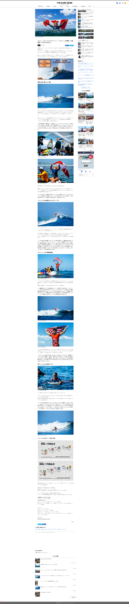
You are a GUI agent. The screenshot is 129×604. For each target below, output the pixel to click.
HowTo (67, 6)
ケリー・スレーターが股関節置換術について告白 (86, 75)
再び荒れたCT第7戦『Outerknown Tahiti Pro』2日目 (87, 27)
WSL (43, 529)
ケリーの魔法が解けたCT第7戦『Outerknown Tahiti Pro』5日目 (87, 24)
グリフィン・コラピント (57, 529)
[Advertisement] (55, 541)
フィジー (64, 529)
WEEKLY (90, 11)
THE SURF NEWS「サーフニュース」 (62, 602)
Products (48, 6)
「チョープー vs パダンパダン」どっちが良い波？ (85, 72)
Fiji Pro (39, 529)
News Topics (40, 6)
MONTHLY (81, 11)
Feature (55, 6)
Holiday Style (75, 6)
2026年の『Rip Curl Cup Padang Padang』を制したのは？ (86, 78)
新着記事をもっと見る (86, 87)
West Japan (83, 6)
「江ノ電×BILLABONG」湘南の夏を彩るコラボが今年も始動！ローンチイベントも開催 (85, 69)
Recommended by (70, 597)
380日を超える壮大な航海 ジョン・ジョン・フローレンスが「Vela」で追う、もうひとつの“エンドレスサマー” (86, 63)
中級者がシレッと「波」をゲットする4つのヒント (85, 66)
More (90, 6)
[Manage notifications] (2, 602)
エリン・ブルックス (48, 529)
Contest (61, 6)
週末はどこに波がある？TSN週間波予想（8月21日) (85, 81)
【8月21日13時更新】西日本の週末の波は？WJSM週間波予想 (85, 84)
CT (36, 529)
